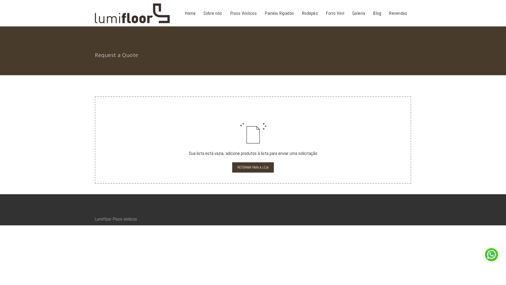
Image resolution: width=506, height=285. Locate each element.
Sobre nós (212, 13)
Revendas (398, 13)
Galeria (358, 13)
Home (190, 13)
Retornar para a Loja (253, 167)
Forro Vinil (335, 13)
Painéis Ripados (279, 13)
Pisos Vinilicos (243, 13)
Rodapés (310, 13)
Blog (377, 13)
